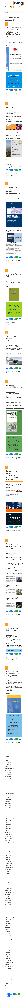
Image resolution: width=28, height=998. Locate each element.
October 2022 (8, 791)
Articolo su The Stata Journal (12, 629)
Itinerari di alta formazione (14, 485)
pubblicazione (11, 324)
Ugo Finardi (8, 281)
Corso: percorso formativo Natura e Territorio (13, 546)
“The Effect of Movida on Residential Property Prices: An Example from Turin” (14, 44)
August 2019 (7, 869)
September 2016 (8, 941)
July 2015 (7, 970)
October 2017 (8, 915)
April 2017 (7, 927)
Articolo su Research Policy (14, 275)
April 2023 (7, 778)
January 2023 (7, 785)
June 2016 (7, 948)
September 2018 (8, 892)
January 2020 (7, 859)
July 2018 (7, 896)
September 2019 (8, 867)
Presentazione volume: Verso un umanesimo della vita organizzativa (13, 190)
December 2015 (8, 960)
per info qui (19, 121)
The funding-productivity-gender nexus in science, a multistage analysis (13, 284)
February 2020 (8, 857)
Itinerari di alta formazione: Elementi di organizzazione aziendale (12, 475)
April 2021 (7, 828)
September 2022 (8, 793)
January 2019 (7, 884)
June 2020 (7, 849)
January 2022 (7, 809)
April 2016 (7, 952)
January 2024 (7, 760)
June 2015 (7, 972)
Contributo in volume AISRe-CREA (14, 386)
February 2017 (8, 931)
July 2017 (7, 921)
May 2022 (7, 801)
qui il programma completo (16, 557)
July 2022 (7, 797)
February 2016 (8, 956)
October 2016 (8, 939)
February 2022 (8, 807)
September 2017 (8, 917)
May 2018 (7, 900)
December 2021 (8, 811)
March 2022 (7, 805)
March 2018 (7, 904)
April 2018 (7, 902)
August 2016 (7, 944)
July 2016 (7, 946)
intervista (8, 372)
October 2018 (8, 890)
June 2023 (7, 774)
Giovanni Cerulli (9, 635)
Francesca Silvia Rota (10, 392)
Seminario (10, 175)
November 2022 (8, 789)
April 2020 (7, 853)
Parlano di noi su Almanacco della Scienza (12, 338)
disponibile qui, (14, 228)
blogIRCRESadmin (11, 94)
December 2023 (8, 762)
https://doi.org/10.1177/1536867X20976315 (17, 650)
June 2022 (7, 799)
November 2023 (8, 764)
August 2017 (7, 919)
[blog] (14, 8)
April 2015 (7, 977)
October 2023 (8, 766)
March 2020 (7, 855)
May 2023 (7, 776)
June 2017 (7, 923)
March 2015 (7, 979)
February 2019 (8, 882)
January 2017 (7, 933)
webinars (9, 107)
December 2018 (8, 886)
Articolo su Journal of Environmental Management (13, 673)
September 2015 (8, 966)
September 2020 (8, 842)
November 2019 (8, 863)
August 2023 (7, 770)
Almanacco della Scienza (11, 348)
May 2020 (7, 851)
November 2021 (8, 813)
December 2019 (8, 861)
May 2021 (7, 826)
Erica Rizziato (8, 112)
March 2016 (7, 954)
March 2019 (7, 880)
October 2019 (8, 865)
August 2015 (7, 968)
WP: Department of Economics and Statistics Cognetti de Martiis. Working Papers (14, 31)
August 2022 (7, 795)
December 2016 (8, 935)
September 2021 (8, 818)
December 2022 (8, 787)
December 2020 (8, 836)
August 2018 (7, 894)
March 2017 (7, 929)
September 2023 (8, 768)
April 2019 (7, 877)
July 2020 (7, 847)
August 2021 (7, 820)
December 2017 (8, 910)
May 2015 (7, 975)
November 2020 (8, 838)
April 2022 (7, 803)
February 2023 (8, 782)
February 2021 (8, 832)
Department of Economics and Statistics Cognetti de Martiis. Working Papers (13, 83)
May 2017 (7, 925)
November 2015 (8, 962)
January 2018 (7, 908)
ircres (7, 95)
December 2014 (8, 985)
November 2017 (8, 913)
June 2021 (7, 824)
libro (9, 261)
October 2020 (8, 840)
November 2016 (8, 937)
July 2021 (7, 822)
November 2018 (8, 888)
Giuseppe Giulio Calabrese (11, 345)
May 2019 (7, 875)
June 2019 (7, 873)
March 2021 (7, 830)
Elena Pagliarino (9, 553)
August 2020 (7, 844)
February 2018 (8, 906)
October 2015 (8, 964)
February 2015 (8, 981)
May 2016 (7, 950)
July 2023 (7, 772)
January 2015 (7, 983)
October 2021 (8, 816)
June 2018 (7, 898)
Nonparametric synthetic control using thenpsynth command (13, 638)
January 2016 (7, 958)
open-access (11, 458)
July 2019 (7, 871)
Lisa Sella (8, 41)
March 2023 (7, 780)
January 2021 (7, 834)
